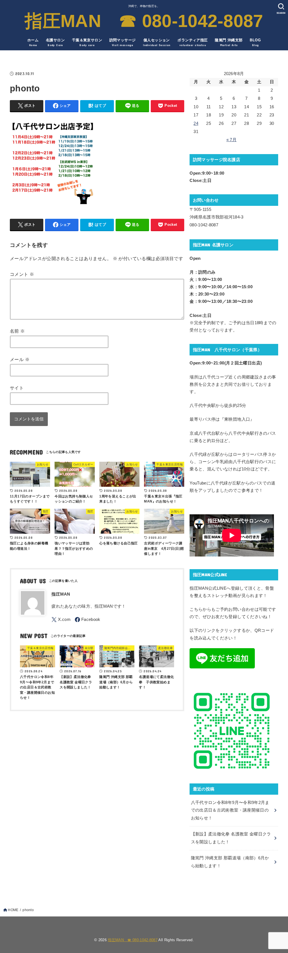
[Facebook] (87, 619)
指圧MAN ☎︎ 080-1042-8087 (144, 21)
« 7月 (231, 140)
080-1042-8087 (204, 225)
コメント (22, 274)
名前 (17, 331)
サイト (17, 387)
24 (196, 123)
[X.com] (61, 619)
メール (20, 359)
